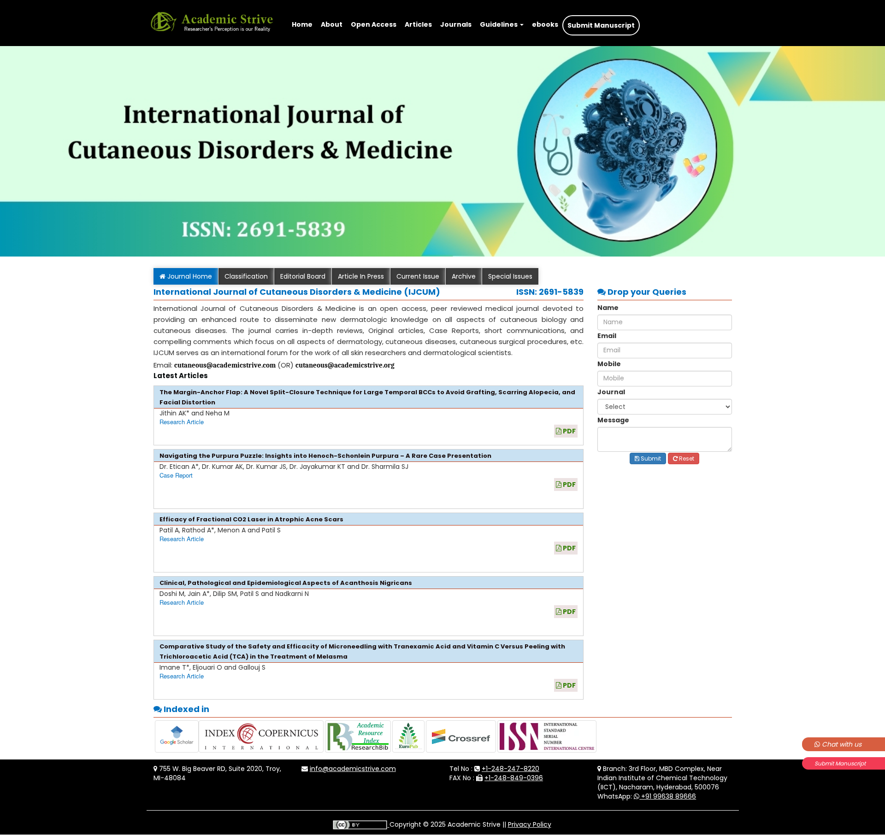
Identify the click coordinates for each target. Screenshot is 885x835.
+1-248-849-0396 (513, 777)
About (331, 24)
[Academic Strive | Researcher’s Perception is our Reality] (211, 11)
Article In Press (361, 276)
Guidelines (499, 24)
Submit (650, 458)
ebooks (545, 24)
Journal (611, 392)
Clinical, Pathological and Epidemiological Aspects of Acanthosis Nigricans (285, 582)
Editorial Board (302, 276)
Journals (456, 24)
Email (606, 335)
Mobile (609, 363)
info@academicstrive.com (353, 768)
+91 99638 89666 (667, 796)
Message (613, 420)
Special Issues (510, 276)
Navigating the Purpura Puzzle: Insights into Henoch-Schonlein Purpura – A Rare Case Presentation (325, 455)
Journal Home (188, 276)
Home (302, 24)
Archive (464, 276)
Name (608, 307)
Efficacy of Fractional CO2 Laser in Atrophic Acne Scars (251, 519)
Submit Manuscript (840, 763)
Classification (246, 276)
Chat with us (840, 744)
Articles (418, 24)
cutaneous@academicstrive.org (345, 365)
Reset (686, 458)
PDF (568, 431)
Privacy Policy (529, 824)
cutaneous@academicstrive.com (225, 365)
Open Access (373, 24)
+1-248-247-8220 (510, 768)
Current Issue (417, 276)
